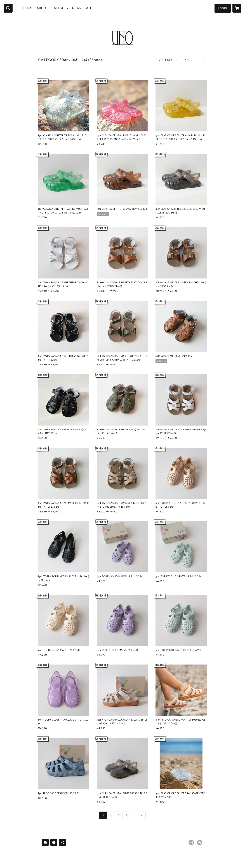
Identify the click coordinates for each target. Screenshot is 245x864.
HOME (28, 8)
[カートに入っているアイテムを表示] (236, 8)
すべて (188, 59)
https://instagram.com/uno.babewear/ (191, 842)
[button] (223, 8)
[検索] (8, 8)
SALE (88, 8)
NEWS (76, 8)
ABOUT (42, 8)
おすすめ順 (165, 59)
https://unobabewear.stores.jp (199, 842)
